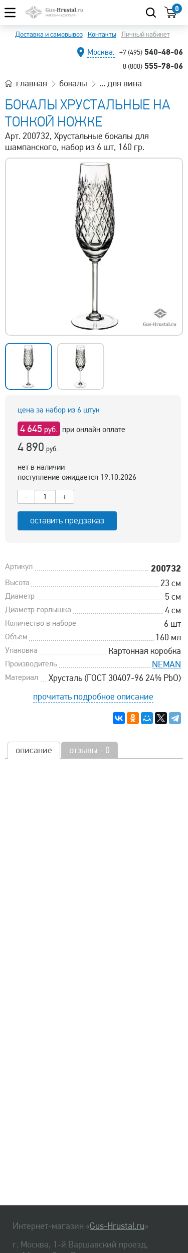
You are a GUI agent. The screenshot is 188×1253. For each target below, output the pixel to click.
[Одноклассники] (133, 718)
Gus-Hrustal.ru (117, 1225)
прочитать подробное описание (93, 696)
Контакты (102, 34)
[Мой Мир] (147, 718)
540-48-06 (151, 52)
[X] (161, 718)
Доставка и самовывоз (49, 34)
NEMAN (166, 664)
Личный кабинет (145, 34)
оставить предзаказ (67, 520)
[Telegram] (175, 718)
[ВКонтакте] (119, 718)
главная (31, 83)
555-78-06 (153, 66)
